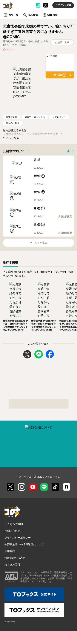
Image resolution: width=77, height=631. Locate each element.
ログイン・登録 (63, 5)
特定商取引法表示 (14, 557)
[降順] (72, 150)
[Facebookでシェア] (50, 354)
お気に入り (63, 42)
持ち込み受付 (12, 564)
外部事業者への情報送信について (24, 544)
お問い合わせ (12, 530)
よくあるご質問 (13, 524)
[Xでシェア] (27, 354)
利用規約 (9, 551)
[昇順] (68, 150)
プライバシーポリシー (17, 537)
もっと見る (40, 242)
